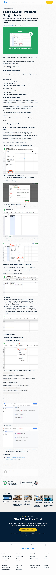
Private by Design (6, 569)
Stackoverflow (9, 459)
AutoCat (3, 563)
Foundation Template (6, 556)
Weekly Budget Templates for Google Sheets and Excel (28, 503)
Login (43, 2)
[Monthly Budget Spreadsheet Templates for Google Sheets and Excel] (17, 497)
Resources (27, 2)
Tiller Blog (32, 556)
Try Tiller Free (49, 2)
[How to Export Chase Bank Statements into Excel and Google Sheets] (48, 498)
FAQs (17, 563)
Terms (45, 563)
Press (45, 561)
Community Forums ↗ (35, 565)
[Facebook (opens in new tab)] (28, 548)
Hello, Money (4, 565)
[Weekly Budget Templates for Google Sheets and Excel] (28, 497)
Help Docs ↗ (19, 569)
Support (18, 567)
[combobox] (19, 544)
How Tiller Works (15, 2)
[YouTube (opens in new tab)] (33, 548)
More (33, 2)
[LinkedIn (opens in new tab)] (25, 548)
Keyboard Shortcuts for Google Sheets (15, 457)
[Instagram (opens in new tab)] (23, 548)
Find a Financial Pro (34, 567)
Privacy (46, 565)
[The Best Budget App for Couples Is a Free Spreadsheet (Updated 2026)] (38, 498)
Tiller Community (34, 558)
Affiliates (46, 567)
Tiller (31, 573)
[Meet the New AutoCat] (7, 497)
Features (22, 2)
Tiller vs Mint (19, 565)
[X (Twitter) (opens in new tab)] (30, 548)
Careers (46, 558)
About (45, 556)
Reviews (18, 561)
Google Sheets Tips (9, 25)
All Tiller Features (6, 567)
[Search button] (44, 544)
